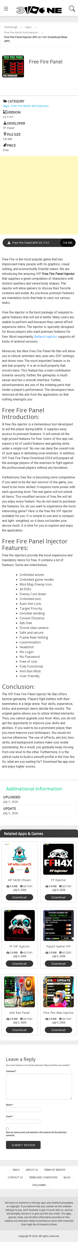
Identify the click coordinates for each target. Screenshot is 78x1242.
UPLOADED (11, 797)
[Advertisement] (39, 195)
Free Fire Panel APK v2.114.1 (41, 243)
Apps (28, 27)
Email (9, 1116)
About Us (32, 1169)
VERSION (14, 112)
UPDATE (9, 808)
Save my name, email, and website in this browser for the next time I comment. (36, 1134)
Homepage (11, 27)
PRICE (11, 145)
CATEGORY (15, 101)
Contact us (15, 1177)
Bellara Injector (45, 336)
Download (19, 897)
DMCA (16, 1169)
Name (9, 1105)
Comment (11, 1071)
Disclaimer (39, 1185)
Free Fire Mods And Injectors (21, 32)
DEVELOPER (16, 123)
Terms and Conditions (43, 1177)
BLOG (67, 1177)
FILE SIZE (14, 134)
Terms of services (54, 1169)
